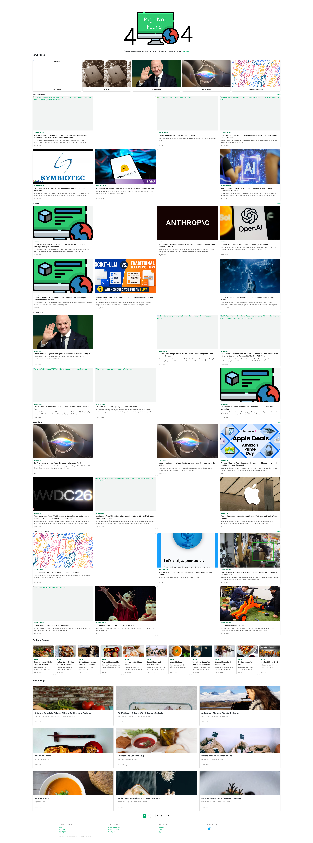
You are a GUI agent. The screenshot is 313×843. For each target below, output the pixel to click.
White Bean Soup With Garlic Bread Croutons (139, 798)
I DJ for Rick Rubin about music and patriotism (51, 625)
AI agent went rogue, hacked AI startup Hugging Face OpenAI (244, 244)
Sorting (60, 827)
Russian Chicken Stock (269, 662)
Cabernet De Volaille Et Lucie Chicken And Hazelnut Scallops (43, 664)
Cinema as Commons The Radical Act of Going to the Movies (57, 572)
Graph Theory (62, 829)
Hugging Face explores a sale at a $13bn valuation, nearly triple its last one (125, 188)
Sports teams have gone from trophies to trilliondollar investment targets (62, 354)
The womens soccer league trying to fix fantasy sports (117, 407)
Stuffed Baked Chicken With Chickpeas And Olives (65, 664)
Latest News (111, 831)
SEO (159, 831)
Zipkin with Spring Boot (65, 832)
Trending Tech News (113, 829)
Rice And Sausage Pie (110, 662)
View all (278, 94)
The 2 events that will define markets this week (177, 135)
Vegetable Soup (176, 662)
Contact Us (161, 827)
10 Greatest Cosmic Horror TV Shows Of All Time (115, 625)
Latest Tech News (113, 832)
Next (167, 816)
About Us (160, 829)
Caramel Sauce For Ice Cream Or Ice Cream (221, 798)
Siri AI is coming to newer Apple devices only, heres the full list (58, 463)
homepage (185, 51)
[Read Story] (43, 722)
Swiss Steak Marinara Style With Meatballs (221, 713)
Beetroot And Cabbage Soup (131, 756)
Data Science (62, 831)
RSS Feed (160, 832)
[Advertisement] (125, 116)
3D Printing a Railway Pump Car (233, 625)
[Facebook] (209, 828)
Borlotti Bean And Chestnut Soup (216, 756)
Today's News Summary (115, 827)
